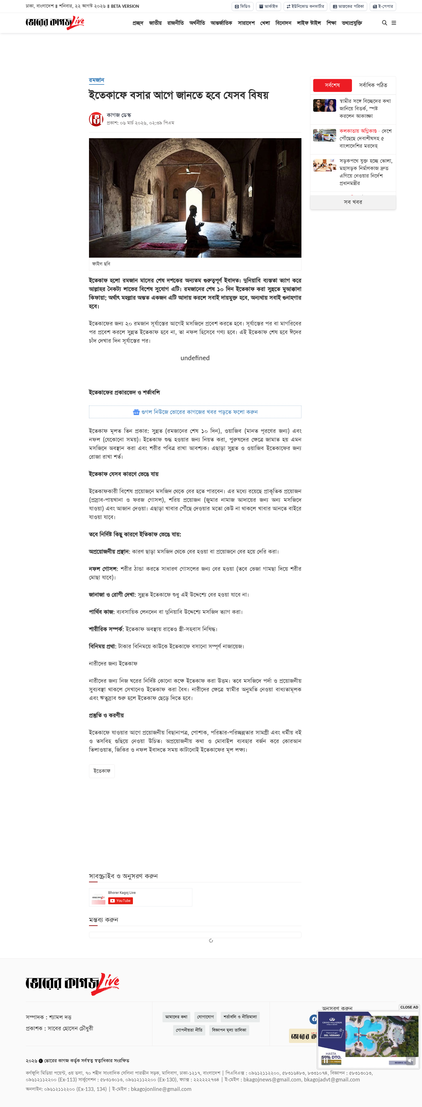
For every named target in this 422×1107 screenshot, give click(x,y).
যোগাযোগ (205, 1017)
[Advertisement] (211, 55)
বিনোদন (283, 23)
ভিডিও (244, 6)
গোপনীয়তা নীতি (189, 1030)
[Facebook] (314, 1019)
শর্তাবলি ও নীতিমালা (240, 1017)
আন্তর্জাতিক (221, 23)
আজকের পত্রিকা (350, 6)
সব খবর (353, 202)
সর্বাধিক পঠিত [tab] (373, 85)
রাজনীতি (175, 23)
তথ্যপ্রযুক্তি (352, 23)
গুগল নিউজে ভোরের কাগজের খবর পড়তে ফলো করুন (199, 412)
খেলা (265, 23)
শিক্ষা (331, 23)
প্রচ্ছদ (138, 23)
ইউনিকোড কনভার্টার (307, 6)
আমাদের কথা (176, 1017)
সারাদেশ (246, 23)
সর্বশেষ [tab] (332, 85)
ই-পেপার (385, 6)
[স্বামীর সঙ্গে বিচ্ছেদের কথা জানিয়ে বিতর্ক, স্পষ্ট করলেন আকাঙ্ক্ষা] (353, 109)
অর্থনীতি (197, 23)
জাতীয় (155, 23)
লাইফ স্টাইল (309, 23)
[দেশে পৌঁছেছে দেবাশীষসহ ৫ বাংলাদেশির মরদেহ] (353, 139)
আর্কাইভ (270, 6)
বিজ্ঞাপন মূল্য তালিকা (229, 1030)
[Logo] (55, 22)
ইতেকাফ (102, 771)
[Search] (384, 23)
